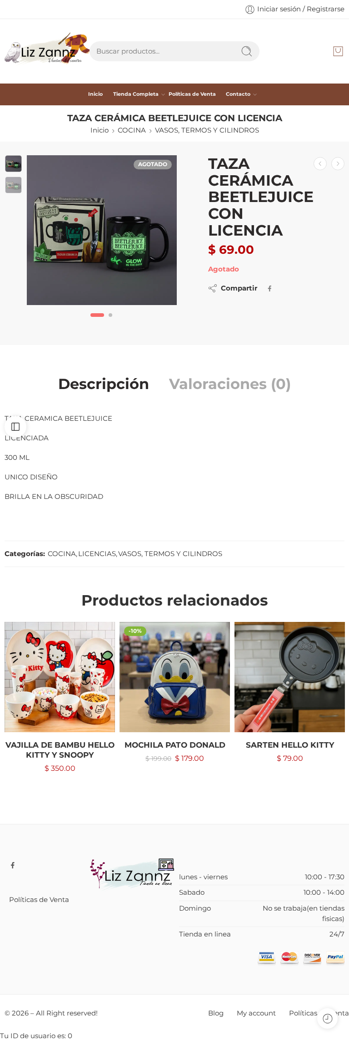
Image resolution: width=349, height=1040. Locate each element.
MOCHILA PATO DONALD (175, 744)
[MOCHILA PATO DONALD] (175, 677)
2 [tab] (110, 322)
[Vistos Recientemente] (327, 1018)
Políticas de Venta (192, 94)
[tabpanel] (102, 232)
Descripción (103, 384)
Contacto (238, 94)
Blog (216, 1013)
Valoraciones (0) (230, 384)
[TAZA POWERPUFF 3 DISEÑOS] (320, 163)
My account (256, 1013)
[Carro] (338, 51)
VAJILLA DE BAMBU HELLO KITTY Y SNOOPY (60, 749)
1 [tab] (97, 322)
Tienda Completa (136, 94)
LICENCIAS (97, 554)
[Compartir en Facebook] (269, 288)
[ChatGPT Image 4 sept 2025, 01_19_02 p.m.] (102, 230)
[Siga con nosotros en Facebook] (12, 865)
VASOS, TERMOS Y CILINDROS (207, 130)
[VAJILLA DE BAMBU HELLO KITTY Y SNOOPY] (60, 677)
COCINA (132, 130)
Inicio (95, 94)
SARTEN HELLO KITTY (290, 744)
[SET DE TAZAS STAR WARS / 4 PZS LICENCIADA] (337, 163)
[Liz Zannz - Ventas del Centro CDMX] (47, 51)
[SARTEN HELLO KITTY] (289, 677)
